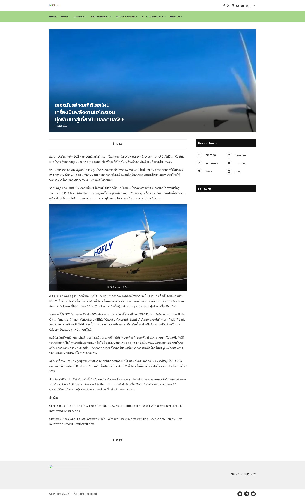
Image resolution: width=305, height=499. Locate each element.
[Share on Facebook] (113, 144)
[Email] (242, 5)
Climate (78, 16)
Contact (250, 474)
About (235, 474)
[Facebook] (224, 5)
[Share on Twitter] (117, 144)
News (64, 16)
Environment (100, 16)
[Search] (254, 5)
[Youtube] (237, 5)
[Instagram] (233, 5)
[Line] (247, 5)
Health (175, 16)
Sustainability (152, 16)
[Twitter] (228, 5)
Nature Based (125, 16)
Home (53, 16)
